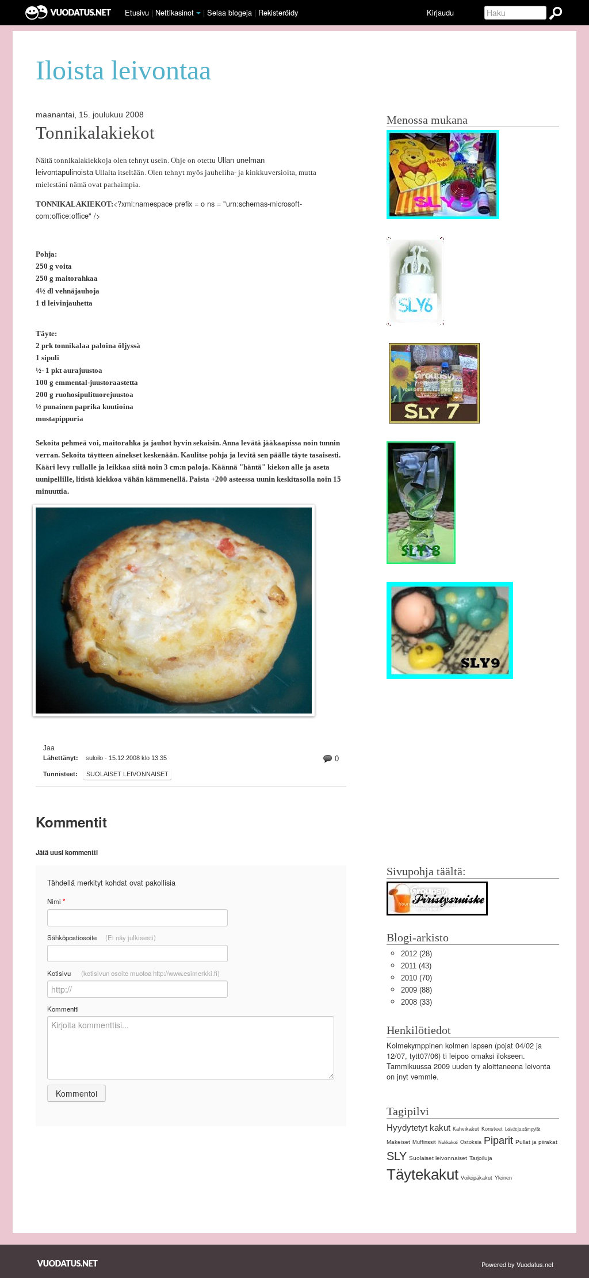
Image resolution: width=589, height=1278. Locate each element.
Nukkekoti (448, 1142)
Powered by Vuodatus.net (517, 1264)
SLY (397, 1155)
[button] (198, 13)
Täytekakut (422, 1174)
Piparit (498, 1140)
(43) (416, 966)
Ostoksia (470, 1142)
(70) (416, 978)
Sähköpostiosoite (101, 937)
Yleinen (503, 1178)
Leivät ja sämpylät (522, 1129)
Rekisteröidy (278, 12)
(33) (416, 1002)
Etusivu (137, 12)
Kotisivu (133, 973)
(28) (416, 953)
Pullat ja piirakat (536, 1142)
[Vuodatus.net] (68, 1263)
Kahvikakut (466, 1129)
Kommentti (63, 1008)
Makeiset (398, 1142)
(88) (416, 990)
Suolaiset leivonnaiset (127, 773)
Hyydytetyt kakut (418, 1127)
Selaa (229, 12)
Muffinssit (424, 1142)
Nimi (56, 901)
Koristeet (492, 1129)
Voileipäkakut (476, 1178)
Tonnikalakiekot (95, 133)
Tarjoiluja (480, 1158)
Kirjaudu (440, 12)
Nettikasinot (174, 12)
